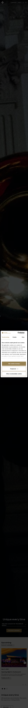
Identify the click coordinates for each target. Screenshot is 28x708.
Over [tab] (23, 337)
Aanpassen (13, 368)
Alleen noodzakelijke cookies (14, 373)
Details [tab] (14, 337)
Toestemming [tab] (5, 337)
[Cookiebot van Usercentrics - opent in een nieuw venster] (19, 333)
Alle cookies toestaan (14, 363)
